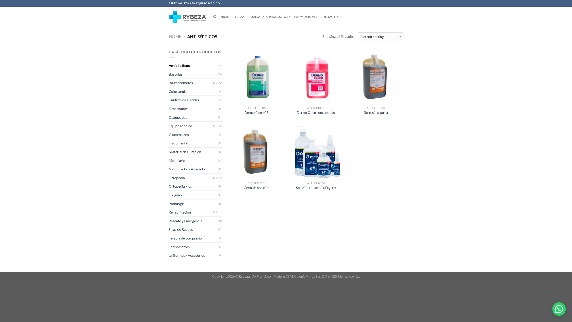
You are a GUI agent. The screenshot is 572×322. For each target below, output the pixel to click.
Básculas (175, 74)
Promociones (305, 17)
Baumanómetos (181, 82)
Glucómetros (179, 134)
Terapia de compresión (186, 238)
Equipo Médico (180, 126)
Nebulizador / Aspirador (187, 169)
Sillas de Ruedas (181, 229)
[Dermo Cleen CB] (256, 76)
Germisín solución (256, 188)
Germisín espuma (376, 112)
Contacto (329, 17)
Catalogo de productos (267, 17)
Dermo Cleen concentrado (316, 112)
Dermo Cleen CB (257, 112)
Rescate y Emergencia (185, 221)
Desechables (178, 108)
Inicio (224, 17)
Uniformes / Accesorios (187, 255)
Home (175, 36)
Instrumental (178, 143)
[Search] (215, 17)
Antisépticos (179, 65)
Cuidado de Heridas (184, 100)
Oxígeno (175, 195)
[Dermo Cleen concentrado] (316, 76)
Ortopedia (177, 178)
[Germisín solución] (256, 152)
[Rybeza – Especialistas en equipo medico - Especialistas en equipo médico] (187, 17)
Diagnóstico (178, 117)
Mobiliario (177, 160)
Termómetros (179, 247)
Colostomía (178, 91)
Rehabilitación (180, 212)
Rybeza (238, 17)
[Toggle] (220, 82)
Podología (177, 203)
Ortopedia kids (180, 186)
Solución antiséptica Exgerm (316, 188)
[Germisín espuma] (375, 76)
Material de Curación (185, 152)
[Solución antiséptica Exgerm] (316, 152)
